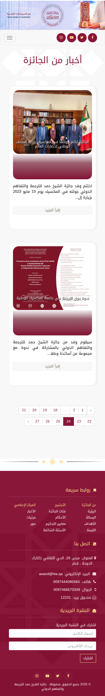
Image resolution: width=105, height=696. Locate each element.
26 (48, 421)
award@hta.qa (51, 573)
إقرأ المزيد (52, 210)
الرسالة (91, 517)
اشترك (88, 658)
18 (55, 410)
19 (45, 410)
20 (34, 410)
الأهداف (90, 524)
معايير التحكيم (56, 524)
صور (33, 524)
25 (58, 421)
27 (37, 421)
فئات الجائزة (57, 511)
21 (24, 410)
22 (89, 421)
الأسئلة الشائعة (54, 530)
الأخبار (31, 511)
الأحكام (60, 517)
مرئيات (31, 517)
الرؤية (92, 511)
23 (79, 421)
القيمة (91, 530)
